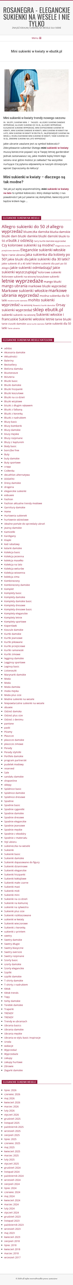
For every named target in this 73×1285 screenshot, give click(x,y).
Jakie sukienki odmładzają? (31, 267)
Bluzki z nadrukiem (15, 417)
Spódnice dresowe (14, 797)
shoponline (10, 780)
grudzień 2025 (12, 1118)
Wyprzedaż (10, 1049)
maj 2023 (9, 1233)
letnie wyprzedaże (22, 280)
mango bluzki (52, 281)
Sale (6, 772)
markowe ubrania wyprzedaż (34, 293)
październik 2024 (14, 1175)
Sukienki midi (12, 890)
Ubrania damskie (14, 1029)
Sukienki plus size (14, 911)
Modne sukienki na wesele (19, 699)
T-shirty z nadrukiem (16, 984)
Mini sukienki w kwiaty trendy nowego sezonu (34, 118)
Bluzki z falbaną (13, 409)
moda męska (11, 691)
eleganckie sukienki (15, 491)
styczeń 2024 (11, 1212)
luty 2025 (9, 1159)
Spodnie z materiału (15, 837)
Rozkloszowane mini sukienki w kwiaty (31, 136)
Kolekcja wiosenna (14, 572)
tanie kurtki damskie (35, 324)
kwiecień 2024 (12, 1200)
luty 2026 (9, 1110)
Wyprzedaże (11, 1054)
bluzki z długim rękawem (18, 405)
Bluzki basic (11, 381)
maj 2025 (9, 1147)
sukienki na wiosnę (24, 314)
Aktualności (10, 356)
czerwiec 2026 (12, 1094)
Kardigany (10, 536)
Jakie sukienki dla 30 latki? (49, 259)
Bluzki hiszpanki (13, 389)
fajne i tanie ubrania (13, 254)
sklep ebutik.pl (48, 309)
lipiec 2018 (10, 1245)
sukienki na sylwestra (16, 907)
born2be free (11, 450)
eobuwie (9, 495)
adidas (8, 348)
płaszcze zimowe (13, 744)
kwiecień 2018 (12, 1249)
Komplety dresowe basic (18, 609)
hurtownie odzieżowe (16, 519)
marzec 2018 (11, 1253)
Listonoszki (10, 670)
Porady (8, 748)
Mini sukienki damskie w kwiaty (26, 130)
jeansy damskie (13, 527)
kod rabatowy (12, 544)
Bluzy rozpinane (13, 438)
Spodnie (9, 801)
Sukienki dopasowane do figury (22, 862)
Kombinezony (12, 580)
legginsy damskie (14, 658)
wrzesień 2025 (12, 1131)
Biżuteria (9, 376)
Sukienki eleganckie (15, 870)
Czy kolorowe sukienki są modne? (28, 245)
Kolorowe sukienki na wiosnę (19, 276)
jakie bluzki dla (18, 259)
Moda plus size (12, 695)
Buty (6, 454)
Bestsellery (10, 364)
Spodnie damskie (14, 813)
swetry (8, 935)
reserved (9, 768)
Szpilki (8, 972)
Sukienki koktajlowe (15, 878)
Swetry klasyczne (13, 948)
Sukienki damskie (14, 858)
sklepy (10, 122)
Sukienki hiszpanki (14, 874)
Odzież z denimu (13, 719)
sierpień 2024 (12, 1184)
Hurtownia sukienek (15, 515)
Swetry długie (12, 943)
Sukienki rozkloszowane (17, 915)
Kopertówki (10, 625)
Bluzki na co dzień (14, 397)
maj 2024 (9, 1196)
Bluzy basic (10, 421)
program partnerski (15, 760)
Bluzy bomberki (13, 425)
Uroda (7, 1041)
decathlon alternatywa (17, 474)
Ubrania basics (12, 1025)
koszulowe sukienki (47, 276)
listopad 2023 (12, 1220)
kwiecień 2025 (12, 1151)
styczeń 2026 (11, 1114)
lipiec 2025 (10, 1139)
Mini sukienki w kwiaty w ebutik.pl (26, 133)
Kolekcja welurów (14, 568)
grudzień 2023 (12, 1216)
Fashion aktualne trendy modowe (23, 503)
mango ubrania (15, 285)
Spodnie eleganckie (15, 821)
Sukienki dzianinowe (16, 866)
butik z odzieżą (20, 240)
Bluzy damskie (12, 430)
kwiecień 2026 (12, 1102)
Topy (7, 996)
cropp (7, 466)
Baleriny (9, 360)
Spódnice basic (12, 788)
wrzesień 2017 (12, 1257)
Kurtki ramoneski (14, 650)
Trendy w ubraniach (15, 1021)
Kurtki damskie (12, 633)
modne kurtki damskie (17, 300)
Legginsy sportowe (14, 662)
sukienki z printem (14, 931)
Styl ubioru (10, 841)
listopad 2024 (12, 1171)
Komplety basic (13, 593)
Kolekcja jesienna (14, 556)
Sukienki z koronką (14, 927)
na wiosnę (26, 305)
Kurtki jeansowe (13, 638)
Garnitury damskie (14, 507)
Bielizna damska (13, 368)
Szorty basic (11, 960)
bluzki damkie (28, 236)
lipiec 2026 (10, 1090)
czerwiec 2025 (12, 1143)
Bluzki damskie (12, 385)
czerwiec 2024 (12, 1192)
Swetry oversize (13, 952)
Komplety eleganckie (16, 613)
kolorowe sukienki (49, 272)
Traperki (9, 1009)
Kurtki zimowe (12, 654)
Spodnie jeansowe (14, 825)
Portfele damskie (13, 756)
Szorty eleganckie (14, 968)
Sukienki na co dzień (16, 899)
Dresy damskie (12, 483)
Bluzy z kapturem (14, 442)
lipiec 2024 (10, 1188)
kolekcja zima (11, 576)
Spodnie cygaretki (14, 809)
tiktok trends (11, 992)
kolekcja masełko (13, 560)
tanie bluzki (63, 319)
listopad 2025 (12, 1122)
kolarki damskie (13, 548)
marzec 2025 (11, 1155)
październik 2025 (14, 1126)
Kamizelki (9, 531)
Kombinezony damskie (17, 585)
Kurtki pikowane (13, 642)
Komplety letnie (13, 617)
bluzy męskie (11, 434)
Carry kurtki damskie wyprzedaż (50, 241)
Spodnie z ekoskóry (15, 833)
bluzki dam (9, 236)
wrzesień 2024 (12, 1179)
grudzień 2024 (12, 1167)
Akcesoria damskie (14, 352)
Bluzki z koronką (13, 413)
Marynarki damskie (15, 674)
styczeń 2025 (11, 1163)
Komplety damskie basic (18, 601)
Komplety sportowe (15, 621)
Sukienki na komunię (16, 903)
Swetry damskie (13, 939)
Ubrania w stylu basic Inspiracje (22, 1037)
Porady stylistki (12, 752)
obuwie (8, 707)
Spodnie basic (12, 805)
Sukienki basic (12, 854)
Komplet (9, 589)
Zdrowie (8, 1066)
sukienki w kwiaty (57, 147)
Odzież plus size (13, 715)
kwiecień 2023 (12, 1237)
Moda (7, 678)
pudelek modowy (14, 764)
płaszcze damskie (14, 739)
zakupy (8, 1058)
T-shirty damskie (13, 980)
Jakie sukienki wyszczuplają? (31, 269)
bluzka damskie (60, 232)
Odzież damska (13, 711)
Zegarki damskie (13, 1070)
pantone (9, 723)
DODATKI (9, 478)
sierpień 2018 (12, 1241)
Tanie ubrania (14, 328)
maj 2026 (9, 1098)
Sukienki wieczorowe (16, 923)
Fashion (8, 499)
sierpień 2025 (12, 1135)
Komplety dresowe (14, 605)
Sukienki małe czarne (16, 882)
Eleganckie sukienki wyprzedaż (18, 127)
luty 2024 (9, 1208)
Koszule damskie (13, 629)
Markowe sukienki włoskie (25, 290)
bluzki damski (48, 236)
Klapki (7, 540)
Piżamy (8, 731)
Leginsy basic (11, 666)
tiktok (7, 988)
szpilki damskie (13, 976)
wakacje (8, 1045)
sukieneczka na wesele (17, 846)
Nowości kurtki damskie (44, 305)
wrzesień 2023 (12, 1228)
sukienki (7, 315)
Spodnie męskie (13, 829)
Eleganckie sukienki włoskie (43, 249)
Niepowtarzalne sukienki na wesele (24, 703)
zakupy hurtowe (13, 1062)
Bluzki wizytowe (13, 401)
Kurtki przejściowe (14, 646)
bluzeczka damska (36, 232)
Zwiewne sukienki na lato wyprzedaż (27, 138)
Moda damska (12, 686)
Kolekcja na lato (13, 564)
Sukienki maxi (12, 886)
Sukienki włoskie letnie (36, 319)
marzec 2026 (11, 1106)
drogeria (9, 487)
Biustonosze (11, 372)
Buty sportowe (12, 462)
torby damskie (12, 1001)
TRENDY (8, 1013)
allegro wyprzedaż (51, 125)
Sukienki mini (20, 122)
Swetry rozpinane (14, 956)
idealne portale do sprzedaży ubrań (24, 523)
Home (7, 511)
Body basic (10, 446)
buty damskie (12, 458)
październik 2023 (14, 1224)
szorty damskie (12, 964)
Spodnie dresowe (14, 817)
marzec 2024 (11, 1204)
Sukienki (9, 850)
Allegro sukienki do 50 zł (28, 125)
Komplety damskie (14, 597)
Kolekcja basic (12, 552)
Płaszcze (9, 735)
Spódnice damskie (14, 793)
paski (7, 727)
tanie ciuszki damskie (14, 323)
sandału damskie (14, 776)
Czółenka (9, 470)
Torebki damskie (13, 1005)
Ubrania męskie (13, 1033)
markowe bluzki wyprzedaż (47, 286)
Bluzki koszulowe (13, 393)
